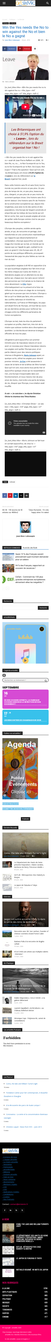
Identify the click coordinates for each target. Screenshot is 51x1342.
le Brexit (12, 482)
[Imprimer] (26, 495)
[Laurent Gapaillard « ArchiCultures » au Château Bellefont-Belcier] (7, 1010)
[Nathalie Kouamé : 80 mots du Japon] (8, 1273)
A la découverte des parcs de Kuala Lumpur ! (23, 1105)
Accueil (4, 19)
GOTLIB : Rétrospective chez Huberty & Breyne (28, 1248)
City (24, 284)
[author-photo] (25, 533)
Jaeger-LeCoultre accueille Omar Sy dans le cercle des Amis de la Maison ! (24, 920)
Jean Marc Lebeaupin (12, 40)
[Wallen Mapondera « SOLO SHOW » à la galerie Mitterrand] (7, 1000)
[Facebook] (4, 495)
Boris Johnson (30, 355)
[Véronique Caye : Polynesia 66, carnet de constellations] (7, 1020)
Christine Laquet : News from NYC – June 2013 (24, 1127)
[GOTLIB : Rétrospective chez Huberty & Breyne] (7, 877)
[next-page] (7, 588)
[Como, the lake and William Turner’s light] (25, 845)
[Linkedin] (15, 495)
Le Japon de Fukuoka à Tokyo (25, 885)
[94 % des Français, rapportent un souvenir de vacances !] (8, 568)
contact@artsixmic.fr (19, 1204)
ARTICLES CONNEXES (12, 548)
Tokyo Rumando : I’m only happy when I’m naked (39, 511)
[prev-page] (3, 588)
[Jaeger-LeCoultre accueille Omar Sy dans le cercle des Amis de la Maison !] (25, 914)
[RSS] (16, 1210)
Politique (12, 19)
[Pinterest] (10, 495)
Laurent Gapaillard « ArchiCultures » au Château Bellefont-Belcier (29, 1009)
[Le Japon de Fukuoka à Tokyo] (7, 887)
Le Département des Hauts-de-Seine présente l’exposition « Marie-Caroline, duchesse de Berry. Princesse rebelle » (29, 864)
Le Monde (21, 19)
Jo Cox (23, 361)
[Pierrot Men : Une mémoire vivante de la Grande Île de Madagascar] (25, 981)
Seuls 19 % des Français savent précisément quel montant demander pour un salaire (32, 557)
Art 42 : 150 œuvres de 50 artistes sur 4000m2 (12, 511)
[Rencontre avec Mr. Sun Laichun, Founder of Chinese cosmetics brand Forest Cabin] (7, 933)
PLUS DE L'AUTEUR (30, 548)
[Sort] (4, 675)
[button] (4, 3)
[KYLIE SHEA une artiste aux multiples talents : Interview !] (7, 954)
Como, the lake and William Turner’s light (25, 853)
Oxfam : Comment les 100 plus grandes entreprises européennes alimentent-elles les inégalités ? (30, 579)
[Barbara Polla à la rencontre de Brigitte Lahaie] (7, 943)
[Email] (21, 495)
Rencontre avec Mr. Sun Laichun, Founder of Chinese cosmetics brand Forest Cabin (31, 932)
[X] (22, 1210)
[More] (34, 48)
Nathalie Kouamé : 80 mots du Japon (32, 1270)
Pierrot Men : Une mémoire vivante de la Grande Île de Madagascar (24, 987)
